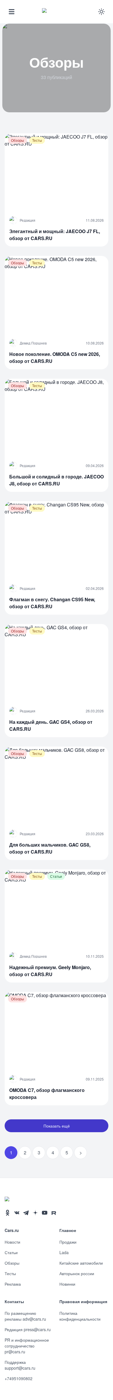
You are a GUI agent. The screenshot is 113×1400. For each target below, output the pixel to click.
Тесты (10, 1273)
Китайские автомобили (81, 1263)
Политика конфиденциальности (80, 1316)
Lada (64, 1252)
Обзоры (12, 1263)
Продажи (67, 1242)
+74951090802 (18, 1378)
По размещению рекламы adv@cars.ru (25, 1316)
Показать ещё (56, 1126)
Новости (12, 1242)
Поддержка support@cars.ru (20, 1365)
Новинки (67, 1284)
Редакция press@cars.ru (28, 1329)
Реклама (13, 1284)
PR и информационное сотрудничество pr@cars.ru (27, 1345)
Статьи (11, 1252)
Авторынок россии (76, 1273)
